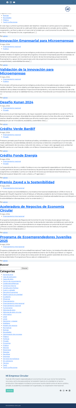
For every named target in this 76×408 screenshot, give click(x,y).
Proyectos (6, 343)
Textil (5, 365)
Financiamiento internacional (13, 188)
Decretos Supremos (10, 292)
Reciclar (6, 348)
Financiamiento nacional (12, 46)
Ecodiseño (7, 297)
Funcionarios (7, 308)
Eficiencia (6, 299)
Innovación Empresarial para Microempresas (36, 41)
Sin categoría (8, 361)
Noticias (6, 15)
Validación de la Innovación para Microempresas (27, 71)
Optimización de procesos (12, 334)
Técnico (6, 363)
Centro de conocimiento (12, 281)
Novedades (7, 18)
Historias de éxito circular (12, 312)
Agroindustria (8, 275)
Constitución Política (10, 288)
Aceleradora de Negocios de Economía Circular (32, 208)
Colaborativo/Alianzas (11, 283)
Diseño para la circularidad (12, 294)
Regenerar (7, 350)
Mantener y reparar (10, 321)
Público (6, 49)
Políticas (6, 339)
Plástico (6, 20)
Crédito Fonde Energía (18, 155)
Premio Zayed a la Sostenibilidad (27, 182)
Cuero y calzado (9, 290)
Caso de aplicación (9, 277)
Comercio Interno (9, 286)
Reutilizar (6, 354)
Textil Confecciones (10, 22)
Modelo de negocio (10, 325)
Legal (5, 317)
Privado (6, 110)
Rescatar (6, 352)
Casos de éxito (8, 279)
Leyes (5, 319)
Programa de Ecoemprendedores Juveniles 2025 (35, 239)
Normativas (7, 328)
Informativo (7, 314)
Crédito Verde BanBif (17, 129)
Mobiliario (6, 323)
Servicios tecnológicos (11, 359)
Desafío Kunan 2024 (16, 102)
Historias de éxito (9, 310)
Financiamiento (8, 301)
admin (5, 36)
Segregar (6, 356)
